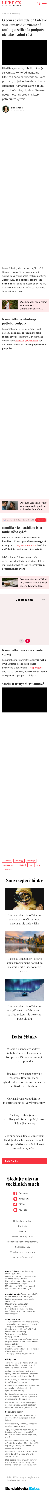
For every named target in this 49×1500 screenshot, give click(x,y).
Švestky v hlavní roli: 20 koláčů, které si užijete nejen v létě (22, 1350)
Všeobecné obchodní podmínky (22, 1241)
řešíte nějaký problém (26, 340)
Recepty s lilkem (12, 1336)
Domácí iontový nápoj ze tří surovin (22, 1324)
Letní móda (29, 1286)
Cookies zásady (22, 1246)
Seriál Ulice (10, 1301)
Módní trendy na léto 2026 (16, 1304)
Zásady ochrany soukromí (22, 1252)
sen (31, 865)
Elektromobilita (11, 1313)
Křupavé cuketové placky (18, 1326)
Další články (11, 1161)
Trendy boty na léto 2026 (16, 1306)
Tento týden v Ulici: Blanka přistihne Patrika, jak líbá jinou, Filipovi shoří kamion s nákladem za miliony (21, 1365)
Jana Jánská (16, 107)
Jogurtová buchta (14, 1346)
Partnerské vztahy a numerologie (19, 1299)
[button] (39, 3)
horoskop (7, 861)
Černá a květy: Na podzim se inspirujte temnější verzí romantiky (22, 1380)
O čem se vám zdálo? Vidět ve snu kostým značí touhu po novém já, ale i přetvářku (24, 919)
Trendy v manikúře (29, 1294)
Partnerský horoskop (14, 1276)
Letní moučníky (28, 1311)
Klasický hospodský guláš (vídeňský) (20, 1329)
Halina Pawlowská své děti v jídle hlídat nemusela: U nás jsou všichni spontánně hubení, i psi (22, 1388)
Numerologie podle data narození (20, 1281)
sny (38, 865)
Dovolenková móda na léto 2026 (19, 1309)
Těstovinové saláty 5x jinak (16, 1334)
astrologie (31, 861)
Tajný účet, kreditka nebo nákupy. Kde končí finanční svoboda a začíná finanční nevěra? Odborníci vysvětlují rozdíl (22, 1433)
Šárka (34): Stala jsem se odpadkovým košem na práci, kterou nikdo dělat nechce (24, 1119)
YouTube (22, 1209)
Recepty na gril (24, 1288)
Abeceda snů (8, 865)
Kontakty (22, 1226)
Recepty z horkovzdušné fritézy (20, 1353)
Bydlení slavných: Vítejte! (16, 1283)
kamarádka (8, 869)
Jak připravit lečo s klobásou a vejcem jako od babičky (21, 1342)
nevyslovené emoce (26, 545)
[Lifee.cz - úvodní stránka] (11, 4)
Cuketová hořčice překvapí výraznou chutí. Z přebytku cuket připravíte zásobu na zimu (21, 1454)
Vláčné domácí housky (15, 1331)
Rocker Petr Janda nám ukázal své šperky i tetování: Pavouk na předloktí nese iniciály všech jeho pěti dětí (21, 1373)
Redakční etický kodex (22, 1236)
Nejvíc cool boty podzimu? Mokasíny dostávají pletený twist (21, 1424)
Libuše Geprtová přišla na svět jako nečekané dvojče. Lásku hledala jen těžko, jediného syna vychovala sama (21, 1404)
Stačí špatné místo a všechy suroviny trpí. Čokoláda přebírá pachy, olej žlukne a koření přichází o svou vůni (21, 1462)
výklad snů (22, 865)
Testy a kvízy (30, 1276)
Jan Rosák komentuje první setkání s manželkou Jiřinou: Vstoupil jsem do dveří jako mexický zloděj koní (21, 1396)
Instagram (23, 1198)
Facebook (23, 1193)
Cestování (24, 1278)
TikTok (21, 1204)
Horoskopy (19, 861)
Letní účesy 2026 (12, 1311)
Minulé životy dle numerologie (18, 1296)
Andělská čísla (11, 1278)
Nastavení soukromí (22, 1257)
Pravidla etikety (26, 1271)
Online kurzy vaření (22, 1221)
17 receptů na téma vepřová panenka (21, 1339)
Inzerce (22, 1231)
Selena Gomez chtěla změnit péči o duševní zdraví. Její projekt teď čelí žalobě (20, 1417)
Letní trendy (10, 1288)
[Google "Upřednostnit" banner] (24, 521)
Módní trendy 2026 (13, 1286)
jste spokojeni (35, 667)
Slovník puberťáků (13, 1273)
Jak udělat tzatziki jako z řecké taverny (22, 1321)
